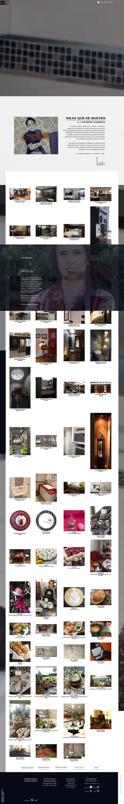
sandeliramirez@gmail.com (91, 783)
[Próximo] (115, 277)
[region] (27, 767)
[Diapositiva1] (56, 307)
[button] (3, 6)
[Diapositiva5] (65, 307)
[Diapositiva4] (63, 307)
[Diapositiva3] (61, 307)
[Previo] (9, 277)
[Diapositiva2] (58, 307)
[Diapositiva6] (67, 307)
